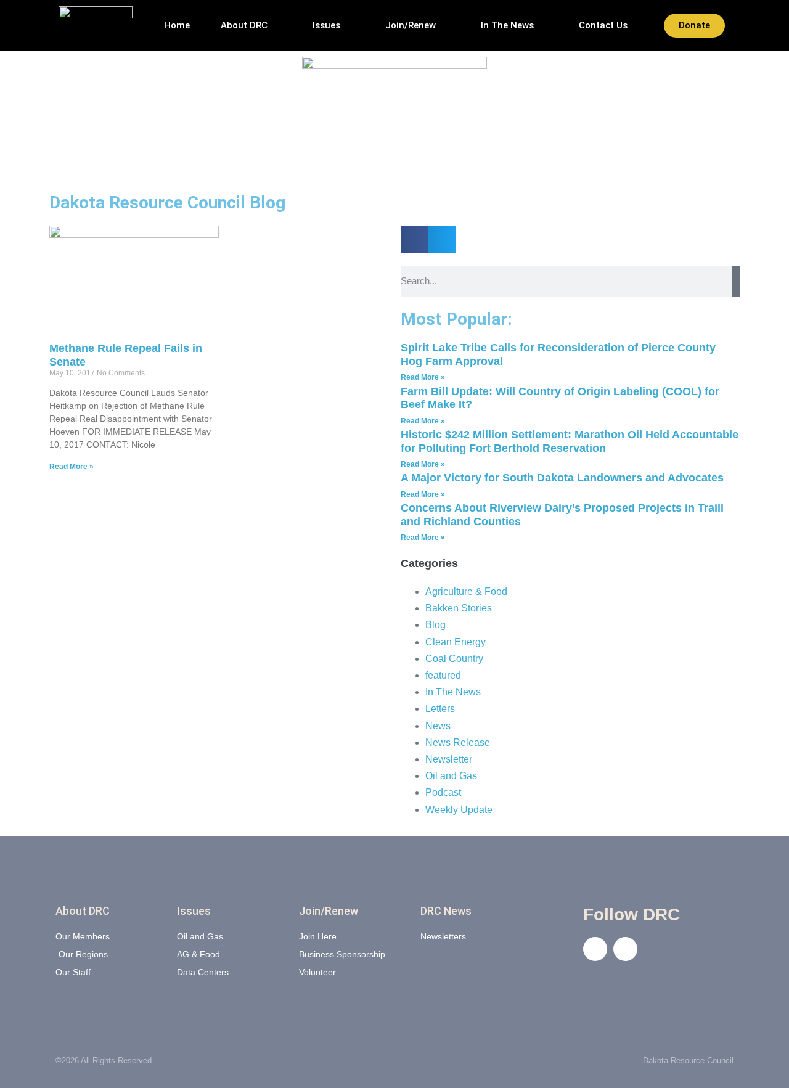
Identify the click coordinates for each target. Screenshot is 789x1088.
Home (177, 25)
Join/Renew (410, 25)
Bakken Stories (458, 608)
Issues (326, 25)
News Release (457, 742)
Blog (435, 625)
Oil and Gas (451, 776)
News (438, 726)
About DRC (244, 25)
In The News (507, 25)
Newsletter (448, 759)
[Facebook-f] (595, 949)
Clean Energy (455, 642)
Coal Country (454, 658)
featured (443, 675)
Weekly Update (459, 809)
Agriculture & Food (466, 591)
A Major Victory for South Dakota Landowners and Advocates (562, 478)
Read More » (71, 466)
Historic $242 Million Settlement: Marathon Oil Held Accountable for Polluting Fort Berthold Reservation (569, 441)
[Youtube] (625, 949)
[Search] (736, 281)
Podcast (443, 792)
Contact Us (603, 25)
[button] (414, 239)
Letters (440, 708)
